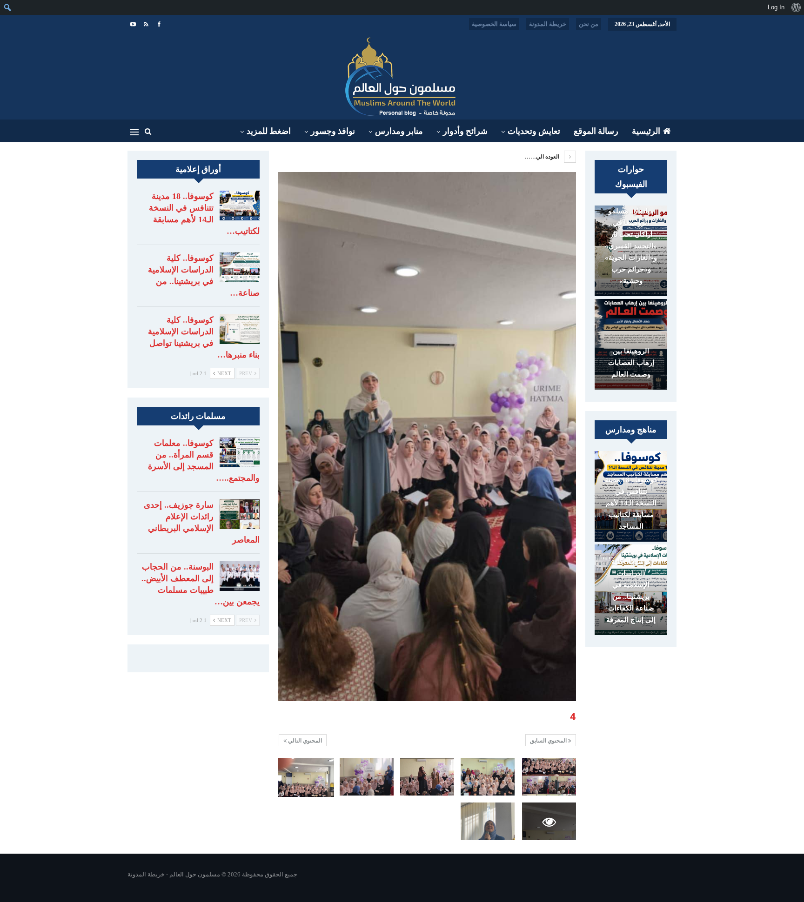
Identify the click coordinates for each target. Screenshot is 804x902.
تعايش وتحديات (534, 131)
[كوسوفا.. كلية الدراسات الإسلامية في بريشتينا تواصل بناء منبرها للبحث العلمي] (240, 329)
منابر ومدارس (399, 131)
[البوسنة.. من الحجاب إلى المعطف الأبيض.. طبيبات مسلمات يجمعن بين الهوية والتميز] (240, 576)
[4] (549, 777)
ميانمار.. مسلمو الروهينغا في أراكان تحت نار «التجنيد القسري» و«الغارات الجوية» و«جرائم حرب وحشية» (631, 246)
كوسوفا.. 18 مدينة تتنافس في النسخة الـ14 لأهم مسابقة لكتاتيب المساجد (631, 503)
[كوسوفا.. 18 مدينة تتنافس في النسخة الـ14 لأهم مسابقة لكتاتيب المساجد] (240, 205)
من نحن (588, 23)
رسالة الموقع (596, 131)
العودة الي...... (543, 156)
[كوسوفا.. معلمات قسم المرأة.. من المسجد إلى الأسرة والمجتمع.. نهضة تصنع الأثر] (240, 452)
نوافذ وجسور (333, 131)
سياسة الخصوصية (494, 23)
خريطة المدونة (547, 23)
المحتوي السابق (549, 740)
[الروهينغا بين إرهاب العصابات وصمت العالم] (631, 344)
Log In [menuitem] (776, 7)
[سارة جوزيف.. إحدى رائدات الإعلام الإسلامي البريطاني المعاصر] (240, 514)
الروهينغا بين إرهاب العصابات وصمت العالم (631, 362)
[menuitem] (796, 7)
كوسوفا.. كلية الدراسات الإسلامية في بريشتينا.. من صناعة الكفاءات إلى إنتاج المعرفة (631, 590)
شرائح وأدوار (465, 131)
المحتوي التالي (304, 740)
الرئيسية (646, 131)
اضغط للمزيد (269, 131)
